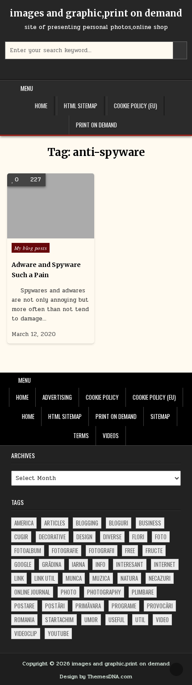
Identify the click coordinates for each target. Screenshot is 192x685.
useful (117, 619)
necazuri (160, 578)
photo (68, 591)
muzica (101, 578)
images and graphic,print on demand (96, 13)
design (84, 536)
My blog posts (30, 247)
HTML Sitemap (80, 105)
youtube (58, 633)
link (19, 578)
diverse (112, 536)
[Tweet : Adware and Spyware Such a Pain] (37, 233)
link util (44, 578)
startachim (59, 619)
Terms (81, 435)
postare (24, 605)
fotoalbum (27, 550)
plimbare (143, 591)
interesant (129, 564)
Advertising (57, 397)
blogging (87, 522)
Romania (24, 619)
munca (74, 578)
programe (124, 605)
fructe (154, 550)
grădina (51, 564)
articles (54, 522)
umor (91, 619)
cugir (21, 536)
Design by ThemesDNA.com (96, 676)
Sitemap (160, 416)
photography (104, 591)
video (162, 619)
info (100, 564)
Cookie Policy (102, 397)
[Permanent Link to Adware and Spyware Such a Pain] (50, 205)
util (140, 619)
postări (55, 605)
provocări (160, 605)
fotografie (65, 550)
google (22, 564)
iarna (78, 564)
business (150, 522)
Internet (164, 564)
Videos (111, 435)
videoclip (25, 633)
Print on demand (96, 124)
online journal (32, 591)
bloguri (118, 522)
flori (138, 536)
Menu (27, 88)
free (130, 550)
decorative (52, 536)
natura (129, 578)
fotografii (101, 550)
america (23, 522)
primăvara (88, 605)
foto (161, 536)
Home (41, 105)
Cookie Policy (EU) (135, 105)
